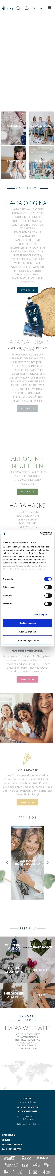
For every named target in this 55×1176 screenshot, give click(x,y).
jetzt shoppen (27, 290)
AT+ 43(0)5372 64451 (27, 1111)
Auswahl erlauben (27, 632)
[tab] (13, 1135)
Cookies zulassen (27, 623)
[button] (7, 863)
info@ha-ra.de (27, 1119)
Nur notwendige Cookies (27, 640)
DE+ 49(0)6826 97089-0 (27, 1107)
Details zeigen (40, 614)
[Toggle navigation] (49, 7)
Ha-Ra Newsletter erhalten (27, 1124)
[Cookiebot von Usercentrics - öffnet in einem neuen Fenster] (40, 533)
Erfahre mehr (27, 679)
